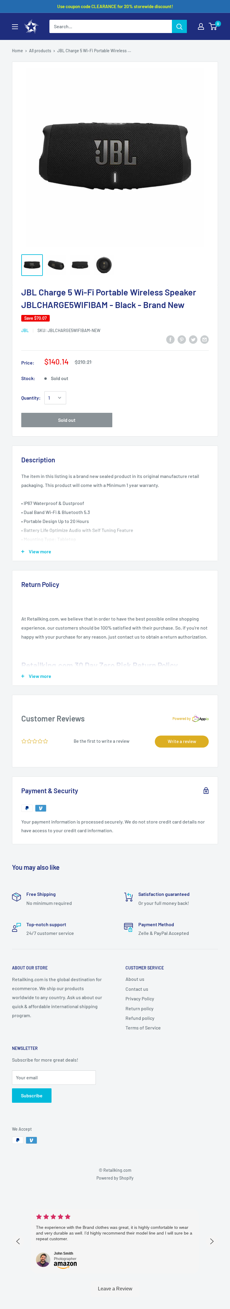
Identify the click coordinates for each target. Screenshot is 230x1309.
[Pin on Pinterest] (182, 339)
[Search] (179, 26)
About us (134, 979)
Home (17, 50)
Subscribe (32, 1095)
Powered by (181, 718)
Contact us (136, 989)
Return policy (139, 1008)
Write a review (182, 741)
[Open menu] (15, 26)
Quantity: (31, 398)
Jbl (25, 330)
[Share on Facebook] (170, 339)
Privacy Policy (139, 998)
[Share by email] (204, 339)
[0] (213, 26)
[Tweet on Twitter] (193, 339)
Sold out (66, 420)
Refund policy (140, 1018)
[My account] (201, 26)
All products (40, 50)
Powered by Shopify (115, 1178)
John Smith (63, 1253)
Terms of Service (143, 1027)
